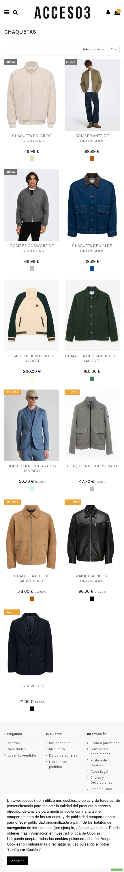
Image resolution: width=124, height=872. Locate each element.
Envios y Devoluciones (101, 780)
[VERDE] (92, 379)
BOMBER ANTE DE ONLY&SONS (92, 138)
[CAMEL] (92, 158)
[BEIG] (32, 158)
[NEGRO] (92, 598)
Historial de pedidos (58, 764)
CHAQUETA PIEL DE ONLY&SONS (92, 578)
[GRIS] (32, 268)
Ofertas (14, 743)
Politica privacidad (105, 743)
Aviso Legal (99, 772)
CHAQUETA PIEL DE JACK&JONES (32, 578)
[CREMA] (32, 379)
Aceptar (17, 861)
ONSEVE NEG (32, 685)
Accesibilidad (101, 789)
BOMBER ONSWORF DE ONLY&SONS (32, 248)
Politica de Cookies (99, 762)
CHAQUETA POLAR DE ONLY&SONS (32, 138)
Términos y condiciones (100, 751)
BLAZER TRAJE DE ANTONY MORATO (32, 468)
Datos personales (63, 755)
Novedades (17, 749)
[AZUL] (32, 489)
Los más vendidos (22, 755)
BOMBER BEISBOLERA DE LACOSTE (32, 358)
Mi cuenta (57, 749)
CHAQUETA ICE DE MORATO (92, 465)
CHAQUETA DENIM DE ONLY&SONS (92, 248)
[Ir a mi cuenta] (108, 12)
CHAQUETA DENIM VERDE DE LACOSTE (92, 358)
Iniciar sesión (60, 743)
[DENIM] (92, 268)
